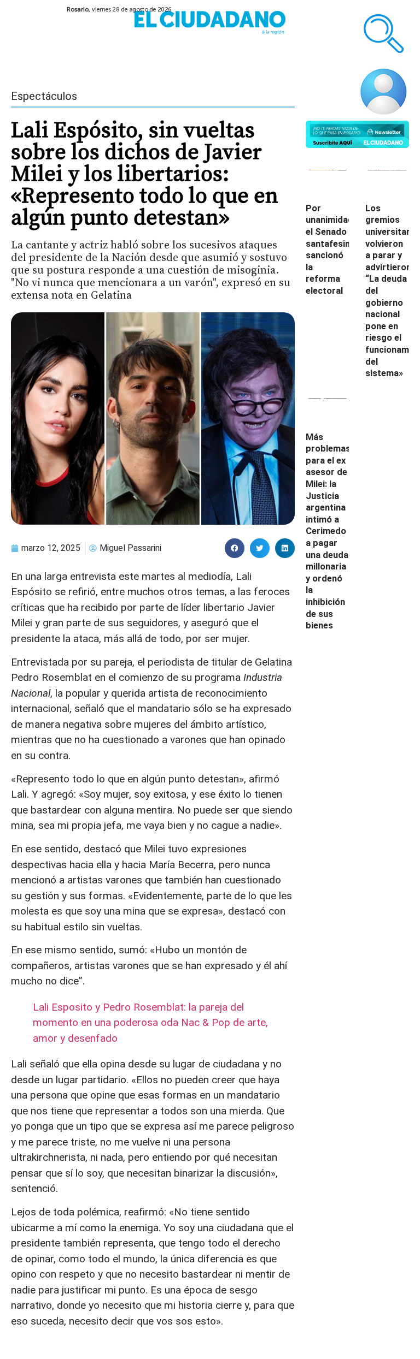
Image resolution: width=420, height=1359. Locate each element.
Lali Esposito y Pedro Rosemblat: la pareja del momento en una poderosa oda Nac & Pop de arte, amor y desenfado (150, 1023)
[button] (234, 548)
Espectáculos (44, 96)
